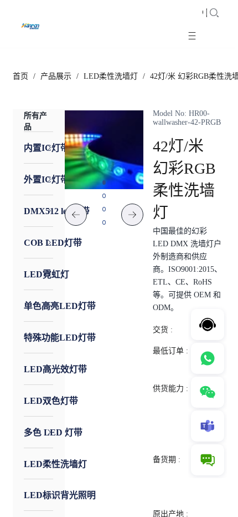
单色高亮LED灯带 (60, 306)
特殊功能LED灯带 (60, 337)
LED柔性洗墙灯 (111, 76)
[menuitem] (39, 147)
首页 (20, 76)
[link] (20, 76)
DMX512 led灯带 (57, 211)
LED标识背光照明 (60, 495)
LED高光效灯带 (55, 369)
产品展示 (55, 76)
